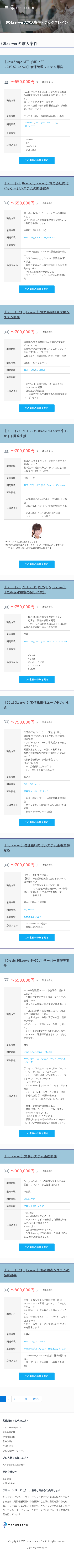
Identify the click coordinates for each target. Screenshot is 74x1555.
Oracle (38, 237)
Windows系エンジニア (35, 1348)
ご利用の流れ (9, 1436)
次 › (27, 1398)
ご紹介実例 (8, 1446)
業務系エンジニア (33, 791)
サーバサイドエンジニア (36, 1058)
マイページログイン (12, 1427)
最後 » (36, 1398)
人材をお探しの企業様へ (14, 1464)
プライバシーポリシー (37, 1547)
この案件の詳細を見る (37, 160)
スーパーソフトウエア (36, 1541)
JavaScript (29, 122)
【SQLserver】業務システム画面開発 (30, 1156)
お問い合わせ (9, 1483)
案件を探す (8, 1441)
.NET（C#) (52, 122)
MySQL (48, 1051)
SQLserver (29, 125)
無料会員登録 (9, 1432)
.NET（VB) (40, 122)
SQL (26, 784)
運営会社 (7, 1478)
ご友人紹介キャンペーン (14, 1450)
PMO (45, 791)
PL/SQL (51, 641)
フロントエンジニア (34, 1205)
